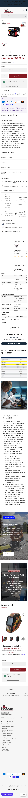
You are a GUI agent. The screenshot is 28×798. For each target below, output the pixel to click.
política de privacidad (7, 730)
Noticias (4, 737)
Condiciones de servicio (8, 732)
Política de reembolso (7, 733)
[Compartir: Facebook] (8, 115)
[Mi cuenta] (22, 10)
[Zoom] (23, 24)
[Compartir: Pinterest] (14, 115)
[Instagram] (5, 721)
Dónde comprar (6, 740)
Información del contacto (8, 726)
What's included (5, 167)
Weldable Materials (6, 157)
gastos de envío (6, 59)
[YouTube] (8, 721)
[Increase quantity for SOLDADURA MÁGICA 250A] (7, 76)
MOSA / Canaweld (5, 51)
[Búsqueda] (25, 16)
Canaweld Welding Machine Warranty (13, 186)
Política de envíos (6, 735)
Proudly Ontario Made (9, 190)
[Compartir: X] (11, 115)
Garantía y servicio (6, 742)
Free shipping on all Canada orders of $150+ (14, 181)
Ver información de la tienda (12, 86)
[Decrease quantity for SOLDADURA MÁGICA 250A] (2, 76)
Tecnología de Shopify (14, 786)
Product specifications (7, 152)
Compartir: (3, 115)
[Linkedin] (13, 721)
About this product (6, 120)
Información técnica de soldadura (10, 738)
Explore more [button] (8, 554)
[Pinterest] (10, 721)
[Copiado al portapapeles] (16, 115)
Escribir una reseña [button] (14, 343)
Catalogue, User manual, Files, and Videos (11, 172)
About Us (4, 728)
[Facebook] (2, 721)
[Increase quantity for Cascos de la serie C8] (8, 670)
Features (3, 162)
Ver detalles (4, 607)
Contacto (4, 745)
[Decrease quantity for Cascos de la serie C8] (3, 670)
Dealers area (5, 749)
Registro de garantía (7, 744)
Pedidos (4, 747)
